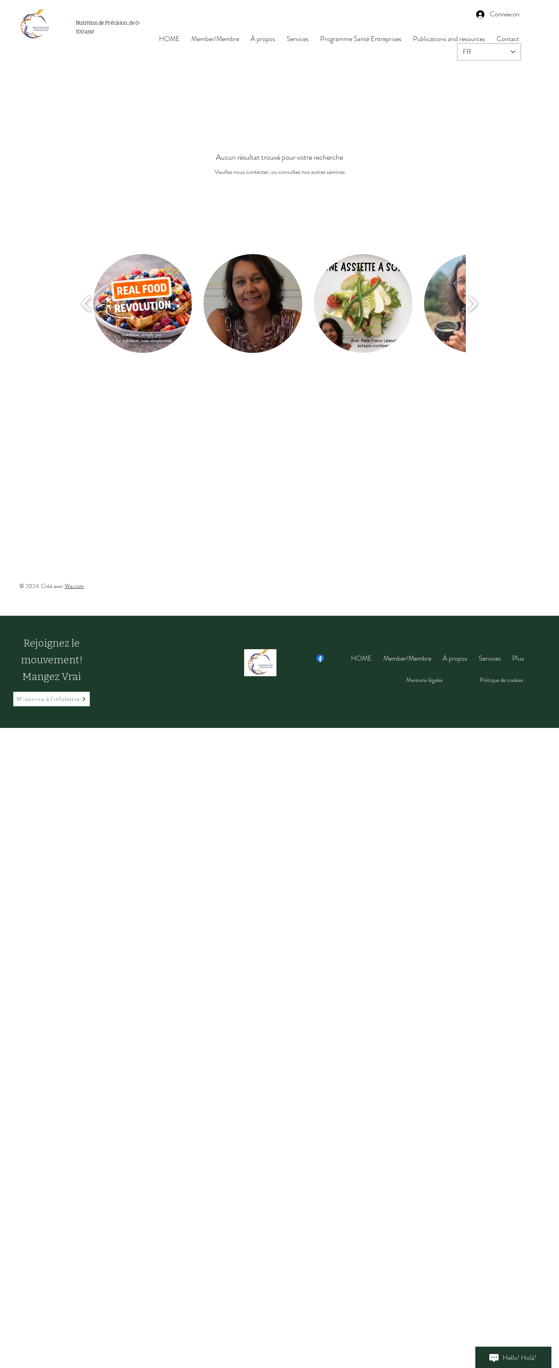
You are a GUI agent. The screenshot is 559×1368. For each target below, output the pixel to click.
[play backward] (86, 303)
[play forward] (472, 303)
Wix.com (74, 586)
